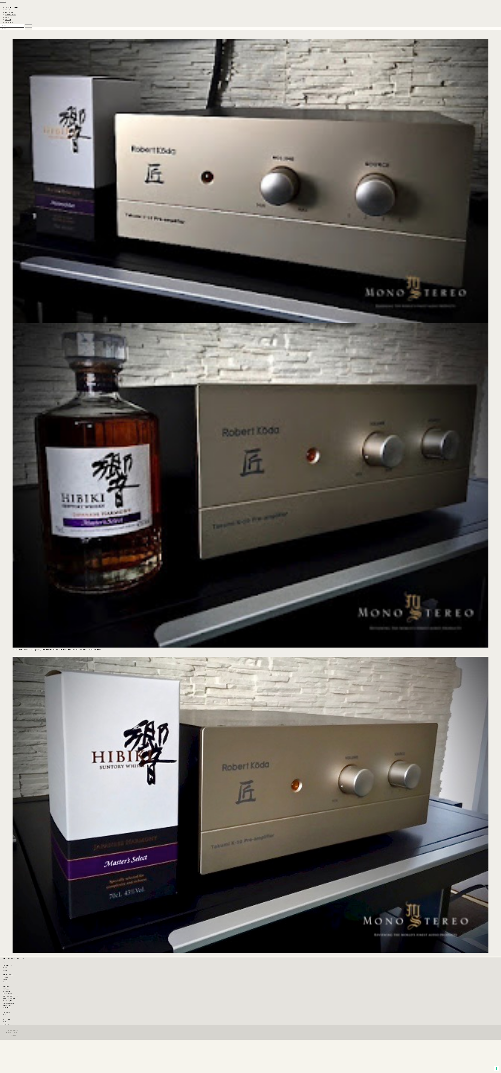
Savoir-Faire (6, 1024)
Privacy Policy (7, 1005)
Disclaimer (6, 968)
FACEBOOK (12, 1032)
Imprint (5, 970)
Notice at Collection (8, 1003)
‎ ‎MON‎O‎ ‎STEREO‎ (12, 7)
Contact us (6, 1015)
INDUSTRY (9, 17)
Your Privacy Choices (8, 1000)
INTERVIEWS (10, 15)
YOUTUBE (12, 1035)
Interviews (5, 982)
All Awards (6, 989)
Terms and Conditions (9, 998)
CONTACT (9, 22)
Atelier (5, 1022)
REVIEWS (9, 12)
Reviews (5, 977)
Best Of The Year (7, 993)
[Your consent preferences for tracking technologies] (496, 1068)
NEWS (7, 10)
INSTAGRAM (13, 1030)
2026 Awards (6, 991)
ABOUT (8, 20)
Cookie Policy (7, 1008)
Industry (5, 979)
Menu (3, 1)
